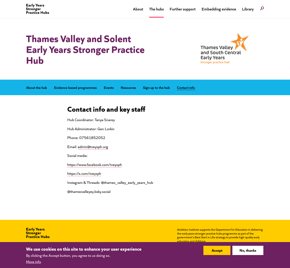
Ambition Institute (188, 229)
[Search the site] (262, 9)
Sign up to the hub (156, 87)
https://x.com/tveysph (84, 173)
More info (33, 261)
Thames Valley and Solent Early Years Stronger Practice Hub (85, 48)
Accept (217, 250)
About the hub (36, 87)
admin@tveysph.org (93, 146)
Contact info (186, 87)
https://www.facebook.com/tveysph (94, 164)
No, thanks (247, 250)
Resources (128, 87)
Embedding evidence (219, 8)
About (138, 8)
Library (248, 8)
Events (109, 87)
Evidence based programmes (75, 87)
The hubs (156, 8)
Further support (183, 8)
